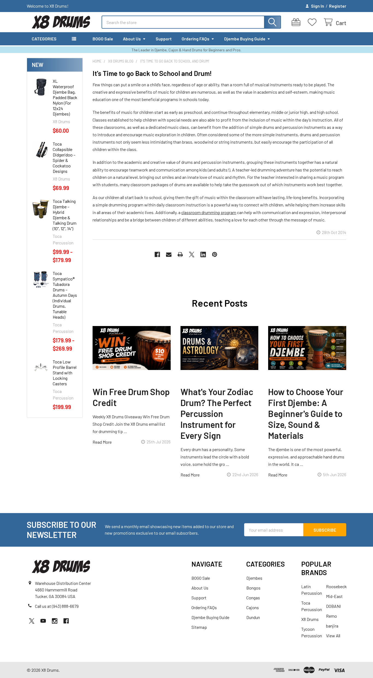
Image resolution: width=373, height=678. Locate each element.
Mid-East (334, 596)
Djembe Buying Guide (244, 38)
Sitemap (199, 627)
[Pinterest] (215, 254)
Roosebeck (336, 586)
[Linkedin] (203, 254)
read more (102, 442)
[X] (192, 254)
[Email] (169, 254)
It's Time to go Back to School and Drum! (152, 73)
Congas (253, 597)
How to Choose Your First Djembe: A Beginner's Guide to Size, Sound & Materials (305, 413)
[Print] (180, 254)
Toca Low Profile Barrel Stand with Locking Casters (64, 372)
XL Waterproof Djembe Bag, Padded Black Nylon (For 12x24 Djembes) (65, 97)
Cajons (252, 607)
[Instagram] (55, 621)
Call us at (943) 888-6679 (57, 606)
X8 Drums (310, 619)
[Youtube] (43, 621)
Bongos (253, 587)
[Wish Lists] (313, 22)
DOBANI (333, 606)
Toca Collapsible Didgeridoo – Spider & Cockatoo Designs (64, 157)
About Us (132, 38)
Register (337, 5)
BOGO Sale (103, 38)
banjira (332, 625)
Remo (331, 615)
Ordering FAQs (195, 38)
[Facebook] (157, 254)
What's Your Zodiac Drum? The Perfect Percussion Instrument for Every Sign (216, 413)
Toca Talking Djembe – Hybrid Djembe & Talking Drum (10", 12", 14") (64, 215)
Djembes (254, 578)
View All (333, 635)
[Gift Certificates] (297, 22)
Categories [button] (44, 38)
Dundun (253, 617)
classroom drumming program (208, 212)
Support (164, 38)
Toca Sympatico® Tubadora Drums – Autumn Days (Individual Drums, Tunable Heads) (65, 295)
